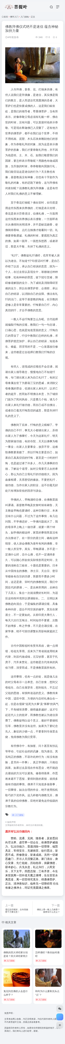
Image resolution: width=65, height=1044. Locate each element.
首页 (6, 16)
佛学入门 (14, 16)
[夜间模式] (59, 1025)
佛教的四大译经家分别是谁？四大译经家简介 (15, 954)
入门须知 (24, 16)
